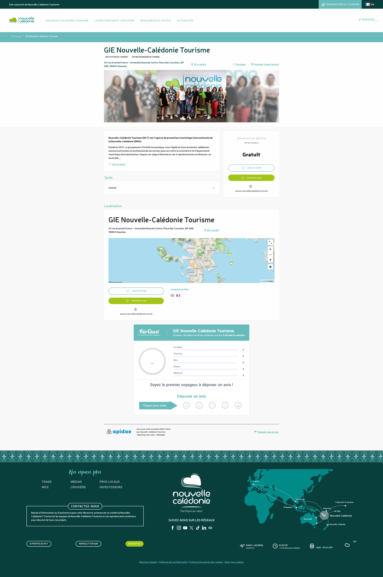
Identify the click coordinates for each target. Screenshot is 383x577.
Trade (47, 481)
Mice (45, 487)
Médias (76, 481)
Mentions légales (148, 562)
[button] (369, 19)
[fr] (370, 4)
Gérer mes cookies (234, 562)
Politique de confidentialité (173, 562)
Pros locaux (109, 481)
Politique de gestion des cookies (206, 562)
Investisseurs (110, 487)
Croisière (78, 487)
